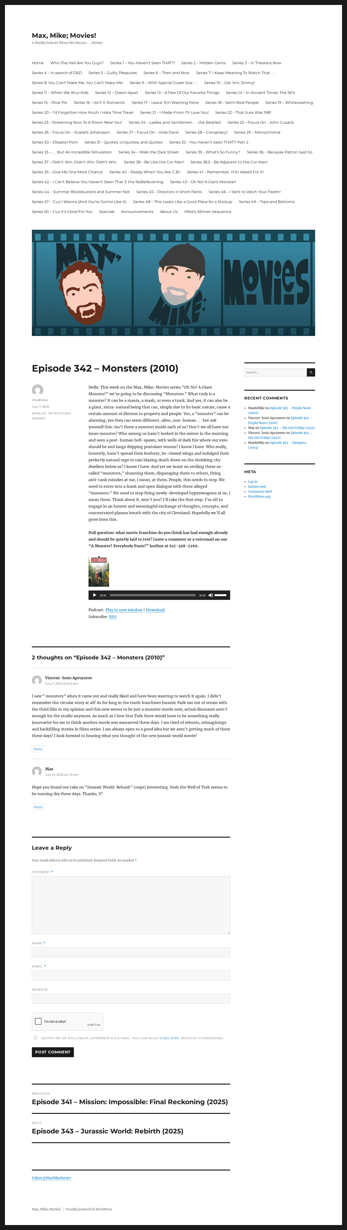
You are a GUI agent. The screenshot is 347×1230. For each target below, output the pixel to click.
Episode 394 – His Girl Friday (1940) (287, 428)
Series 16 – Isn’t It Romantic (99, 102)
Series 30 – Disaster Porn (55, 142)
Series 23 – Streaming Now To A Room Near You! (77, 122)
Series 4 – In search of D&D (57, 73)
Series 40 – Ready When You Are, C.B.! (144, 172)
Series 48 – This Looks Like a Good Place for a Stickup (182, 201)
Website (40, 989)
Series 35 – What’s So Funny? (213, 152)
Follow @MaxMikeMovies (51, 1178)
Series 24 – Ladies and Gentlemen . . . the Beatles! (175, 122)
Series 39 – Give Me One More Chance (67, 172)
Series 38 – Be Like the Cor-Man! (154, 162)
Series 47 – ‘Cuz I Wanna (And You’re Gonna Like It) (79, 201)
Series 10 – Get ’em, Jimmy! (229, 83)
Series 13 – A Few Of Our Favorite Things (182, 92)
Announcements (137, 211)
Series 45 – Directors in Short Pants (169, 192)
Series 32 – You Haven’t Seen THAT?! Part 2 (208, 142)
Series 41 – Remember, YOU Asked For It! (225, 172)
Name (39, 943)
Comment (42, 872)
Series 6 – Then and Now (167, 73)
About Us (169, 211)
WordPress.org (259, 497)
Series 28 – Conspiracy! (206, 132)
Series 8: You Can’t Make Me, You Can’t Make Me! (77, 83)
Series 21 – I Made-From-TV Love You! (174, 112)
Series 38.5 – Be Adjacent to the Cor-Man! (229, 162)
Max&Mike (40, 400)
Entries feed (257, 487)
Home (38, 63)
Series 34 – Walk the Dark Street (148, 152)
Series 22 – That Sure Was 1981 (243, 112)
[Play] (94, 595)
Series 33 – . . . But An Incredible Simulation (72, 152)
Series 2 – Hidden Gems (203, 63)
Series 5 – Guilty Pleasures (113, 73)
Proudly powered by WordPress (89, 1209)
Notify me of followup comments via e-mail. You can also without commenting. (132, 1038)
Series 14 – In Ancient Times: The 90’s (260, 92)
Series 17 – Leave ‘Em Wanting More (165, 102)
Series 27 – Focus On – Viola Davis (148, 132)
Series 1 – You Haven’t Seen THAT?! (142, 63)
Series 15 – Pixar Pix (49, 102)
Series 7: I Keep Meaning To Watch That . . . (235, 73)
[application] (159, 595)
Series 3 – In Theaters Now (256, 63)
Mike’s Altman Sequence (207, 211)
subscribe (169, 1038)
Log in (253, 482)
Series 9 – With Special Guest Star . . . (164, 83)
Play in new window (124, 609)
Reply (38, 749)
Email (39, 966)
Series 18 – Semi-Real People (232, 102)
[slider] (221, 594)
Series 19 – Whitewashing (289, 102)
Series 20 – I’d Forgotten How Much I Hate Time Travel (82, 112)
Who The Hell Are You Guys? (77, 63)
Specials (106, 211)
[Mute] (210, 595)
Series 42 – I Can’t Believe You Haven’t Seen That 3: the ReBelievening (97, 182)
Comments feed (260, 492)
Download (155, 609)
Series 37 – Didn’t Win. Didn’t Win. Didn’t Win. (74, 162)
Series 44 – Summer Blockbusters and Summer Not (81, 192)
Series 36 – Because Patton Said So (279, 152)
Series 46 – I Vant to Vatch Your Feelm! (245, 192)
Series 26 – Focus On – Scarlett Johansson (71, 132)
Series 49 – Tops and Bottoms (267, 201)
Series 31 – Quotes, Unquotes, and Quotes (124, 142)
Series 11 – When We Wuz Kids (60, 92)
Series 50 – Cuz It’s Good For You (62, 211)
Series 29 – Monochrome (257, 132)
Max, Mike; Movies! (64, 35)
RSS (112, 616)
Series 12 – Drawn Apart (116, 92)
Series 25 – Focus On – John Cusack (261, 122)
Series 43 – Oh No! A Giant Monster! (203, 182)
